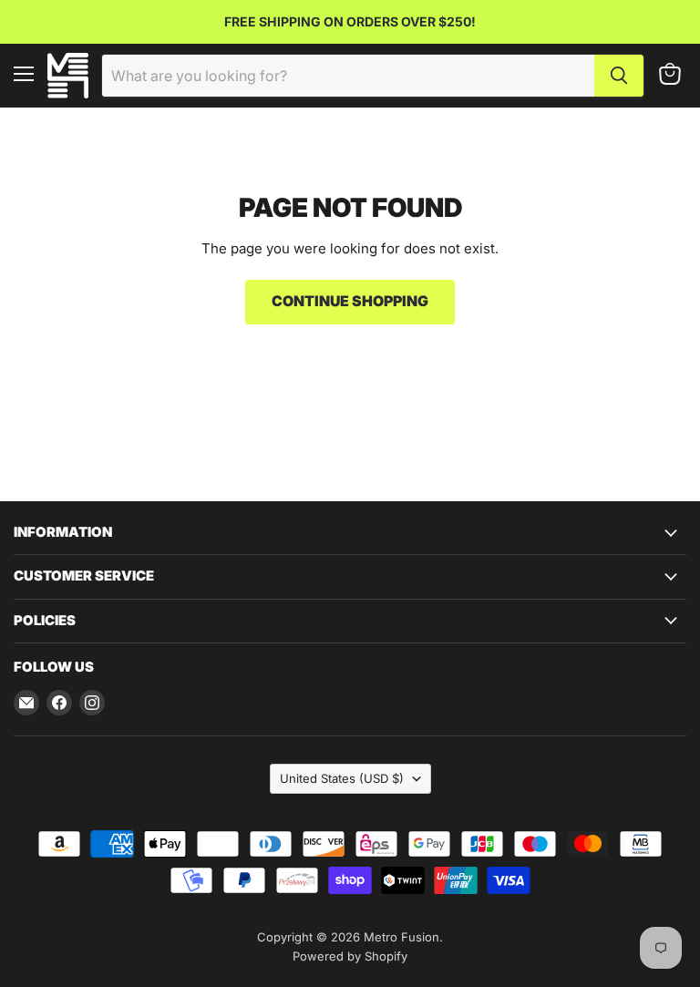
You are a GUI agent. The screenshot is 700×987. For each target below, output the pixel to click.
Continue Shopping (350, 301)
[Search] (618, 76)
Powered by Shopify (350, 956)
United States (342, 778)
